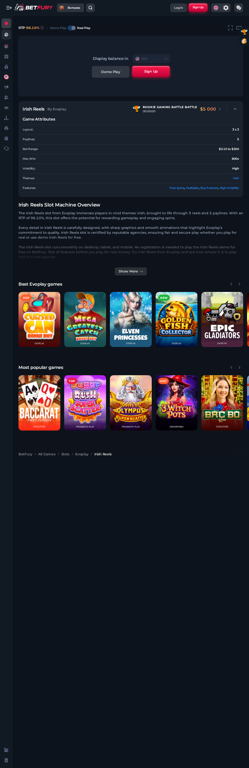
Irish (236, 178)
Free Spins (176, 188)
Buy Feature (209, 188)
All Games (46, 454)
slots (65, 454)
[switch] (72, 28)
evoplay (82, 454)
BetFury (25, 454)
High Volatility (229, 188)
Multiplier (192, 188)
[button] (39, 319)
